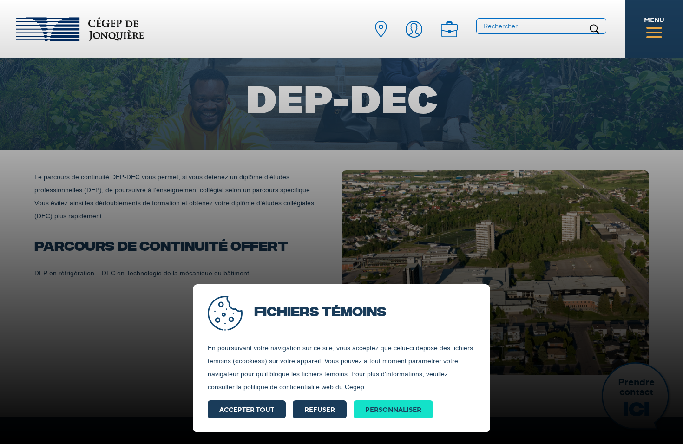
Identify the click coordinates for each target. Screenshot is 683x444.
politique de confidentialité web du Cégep (303, 387)
